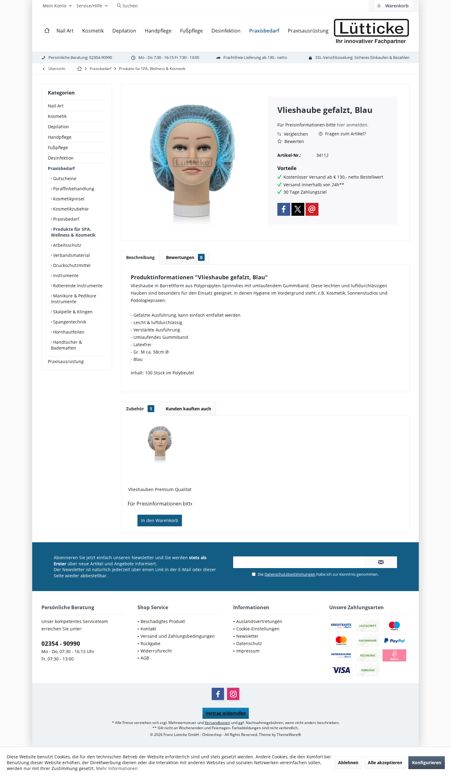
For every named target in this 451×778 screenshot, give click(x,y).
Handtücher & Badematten (66, 345)
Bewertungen (184, 257)
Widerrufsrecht (156, 651)
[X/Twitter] (297, 209)
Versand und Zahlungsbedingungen (178, 636)
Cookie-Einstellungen (257, 629)
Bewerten (293, 141)
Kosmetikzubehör (70, 209)
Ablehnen (348, 762)
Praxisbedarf (61, 168)
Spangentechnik (69, 322)
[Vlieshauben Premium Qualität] (160, 443)
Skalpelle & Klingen (72, 312)
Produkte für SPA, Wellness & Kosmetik (73, 232)
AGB (145, 658)
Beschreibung (140, 257)
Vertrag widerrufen (226, 713)
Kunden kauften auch (188, 409)
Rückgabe (150, 643)
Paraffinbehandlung (73, 189)
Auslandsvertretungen (259, 621)
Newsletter (247, 636)
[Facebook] (283, 209)
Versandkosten (217, 722)
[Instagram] (233, 694)
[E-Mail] (312, 209)
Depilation (58, 127)
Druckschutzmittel (71, 265)
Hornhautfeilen (68, 332)
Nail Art (56, 106)
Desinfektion (61, 158)
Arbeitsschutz (66, 245)
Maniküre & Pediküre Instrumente (73, 298)
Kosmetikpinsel (68, 199)
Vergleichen (295, 134)
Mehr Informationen (117, 768)
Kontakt (148, 629)
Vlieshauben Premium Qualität (159, 489)
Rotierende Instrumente (77, 285)
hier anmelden (352, 125)
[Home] (47, 31)
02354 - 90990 (60, 644)
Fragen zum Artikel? (345, 134)
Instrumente (65, 275)
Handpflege (59, 137)
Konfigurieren (426, 762)
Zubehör (139, 409)
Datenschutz (249, 643)
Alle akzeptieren (385, 762)
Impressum (248, 651)
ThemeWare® (289, 734)
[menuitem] (393, 6)
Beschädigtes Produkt (163, 621)
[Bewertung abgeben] (332, 118)
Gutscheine (64, 178)
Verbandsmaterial (71, 255)
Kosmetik (57, 116)
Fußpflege (58, 147)
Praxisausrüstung (66, 361)
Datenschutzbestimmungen (289, 574)
